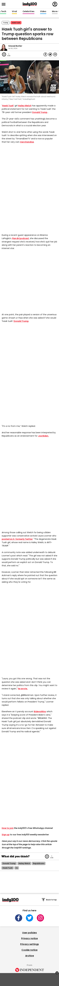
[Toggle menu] (4, 4)
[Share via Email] (55, 54)
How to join (7, 828)
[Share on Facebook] (45, 54)
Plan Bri (16, 238)
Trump (5, 23)
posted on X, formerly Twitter (17, 539)
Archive (29, 955)
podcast (24, 238)
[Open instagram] (40, 918)
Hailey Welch (24, 105)
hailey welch (24, 863)
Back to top (51, 899)
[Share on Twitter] (50, 54)
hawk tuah (16, 23)
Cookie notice (29, 950)
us (16, 868)
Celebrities (28, 11)
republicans (38, 863)
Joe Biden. (43, 435)
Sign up (5, 834)
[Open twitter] (29, 918)
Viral (14, 11)
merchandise (27, 141)
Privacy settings (29, 944)
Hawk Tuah (8, 105)
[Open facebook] (18, 918)
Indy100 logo (30, 4)
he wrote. (23, 688)
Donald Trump (39, 112)
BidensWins (40, 711)
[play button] (29, 77)
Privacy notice (29, 938)
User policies (29, 932)
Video (43, 11)
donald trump (9, 863)
